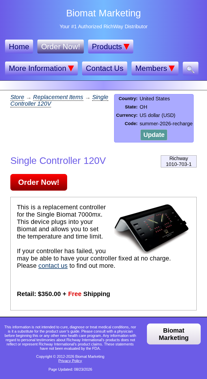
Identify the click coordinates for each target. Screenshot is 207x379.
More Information (37, 68)
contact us (53, 265)
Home (19, 46)
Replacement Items (58, 97)
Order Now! (60, 46)
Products (107, 46)
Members (151, 68)
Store (17, 97)
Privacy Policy (70, 361)
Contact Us (104, 68)
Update (154, 134)
